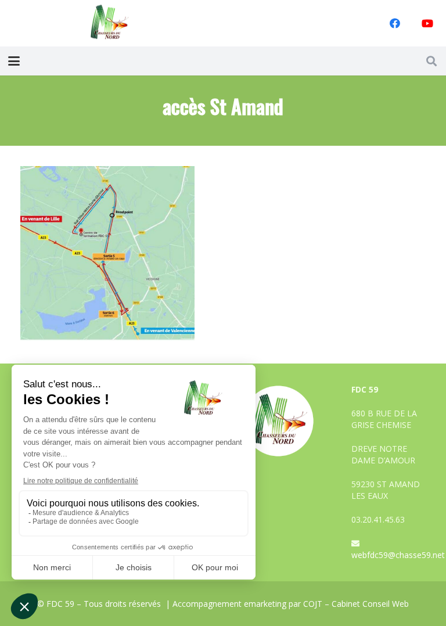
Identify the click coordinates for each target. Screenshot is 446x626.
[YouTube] (427, 23)
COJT (312, 603)
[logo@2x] (109, 23)
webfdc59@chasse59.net (398, 554)
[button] (14, 61)
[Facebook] (394, 23)
